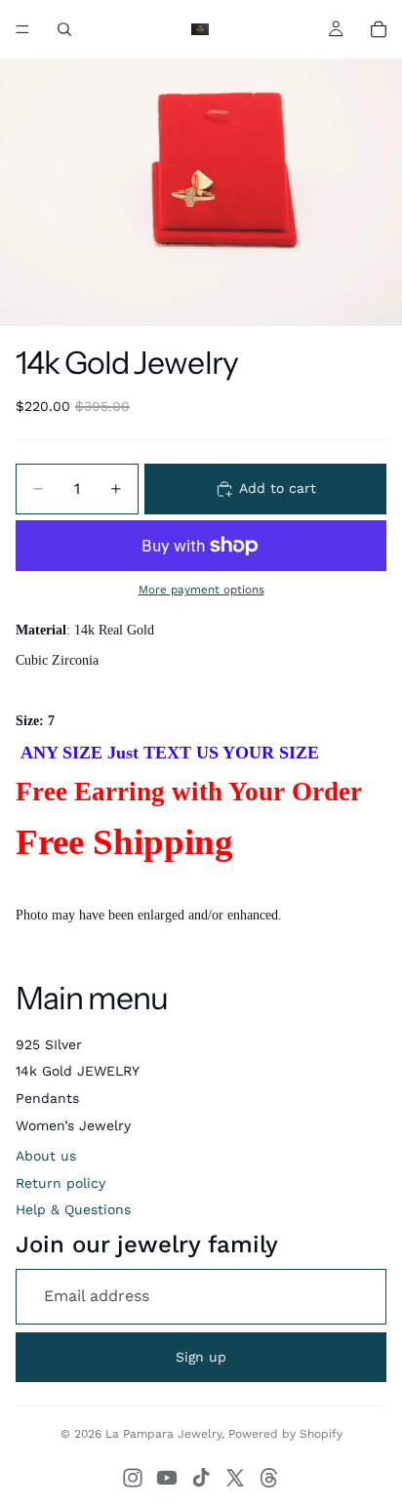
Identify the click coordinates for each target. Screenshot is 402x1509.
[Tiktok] (201, 1477)
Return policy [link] (60, 1183)
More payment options (201, 589)
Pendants (47, 1098)
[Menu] (22, 29)
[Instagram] (132, 1477)
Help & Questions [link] (73, 1209)
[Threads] (269, 1477)
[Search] (64, 29)
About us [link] (46, 1155)
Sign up (201, 1357)
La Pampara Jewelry (163, 1434)
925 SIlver (49, 1044)
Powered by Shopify (285, 1434)
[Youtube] (167, 1477)
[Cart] (378, 29)
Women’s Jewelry (73, 1125)
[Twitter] (235, 1477)
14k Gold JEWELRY (78, 1071)
